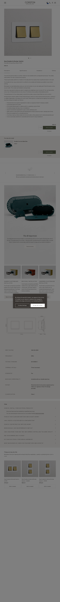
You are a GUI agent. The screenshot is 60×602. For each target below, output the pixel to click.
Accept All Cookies (37, 305)
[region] (30, 301)
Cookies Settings (22, 305)
